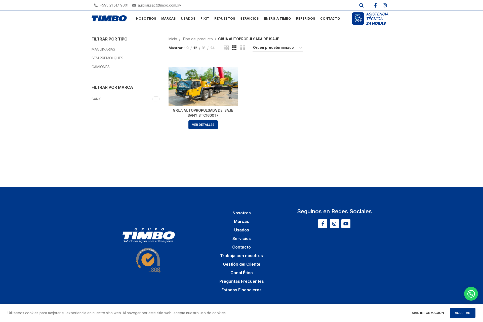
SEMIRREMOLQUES (107, 58)
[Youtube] (345, 223)
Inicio (173, 39)
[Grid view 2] (226, 48)
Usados (241, 229)
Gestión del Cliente (241, 264)
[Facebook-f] (375, 5)
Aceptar (462, 313)
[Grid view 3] (234, 48)
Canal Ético (241, 272)
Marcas (241, 221)
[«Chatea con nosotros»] (471, 294)
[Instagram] (385, 5)
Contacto (241, 247)
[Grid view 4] (242, 48)
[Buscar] (361, 5)
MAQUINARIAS (103, 49)
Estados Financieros (241, 289)
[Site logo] (109, 18)
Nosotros (241, 212)
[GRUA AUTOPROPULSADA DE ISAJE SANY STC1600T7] (203, 86)
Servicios (241, 238)
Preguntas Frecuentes (241, 281)
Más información (428, 313)
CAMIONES (101, 67)
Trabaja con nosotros (241, 255)
